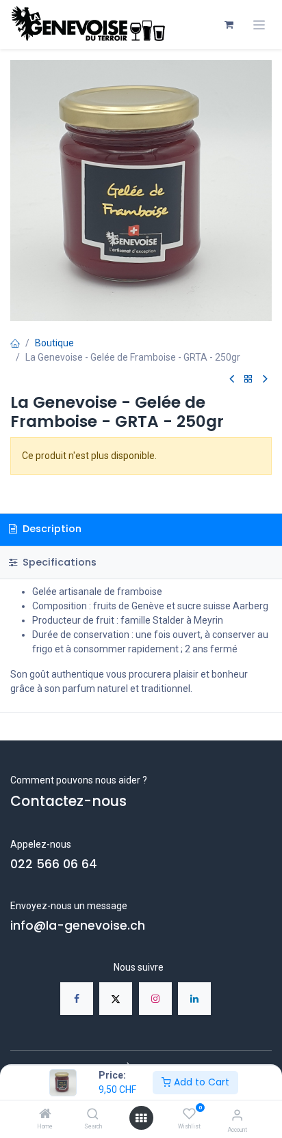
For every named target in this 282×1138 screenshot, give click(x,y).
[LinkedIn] (194, 998)
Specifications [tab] (58, 562)
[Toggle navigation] (259, 25)
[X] (115, 998)
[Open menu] (141, 1118)
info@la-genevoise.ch (77, 925)
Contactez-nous (68, 801)
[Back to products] (248, 379)
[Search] (92, 1114)
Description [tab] (50, 529)
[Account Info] (237, 1115)
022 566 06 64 (53, 864)
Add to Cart (200, 1082)
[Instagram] (155, 998)
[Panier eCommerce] (228, 24)
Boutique (54, 342)
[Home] (45, 1114)
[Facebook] (76, 998)
